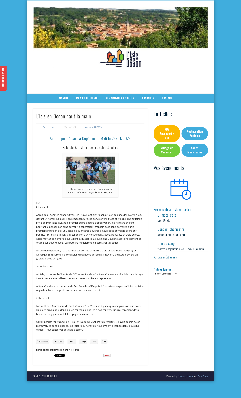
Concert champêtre (171, 229)
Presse (73, 341)
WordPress (203, 376)
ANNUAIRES (148, 98)
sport (95, 341)
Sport (102, 127)
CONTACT (167, 98)
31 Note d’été (167, 215)
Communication (48, 127)
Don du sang (166, 243)
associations (44, 341)
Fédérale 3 (59, 341)
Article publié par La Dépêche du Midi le (90, 138)
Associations (89, 127)
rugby (84, 341)
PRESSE (97, 127)
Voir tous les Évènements (165, 257)
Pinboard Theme (185, 376)
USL (105, 341)
